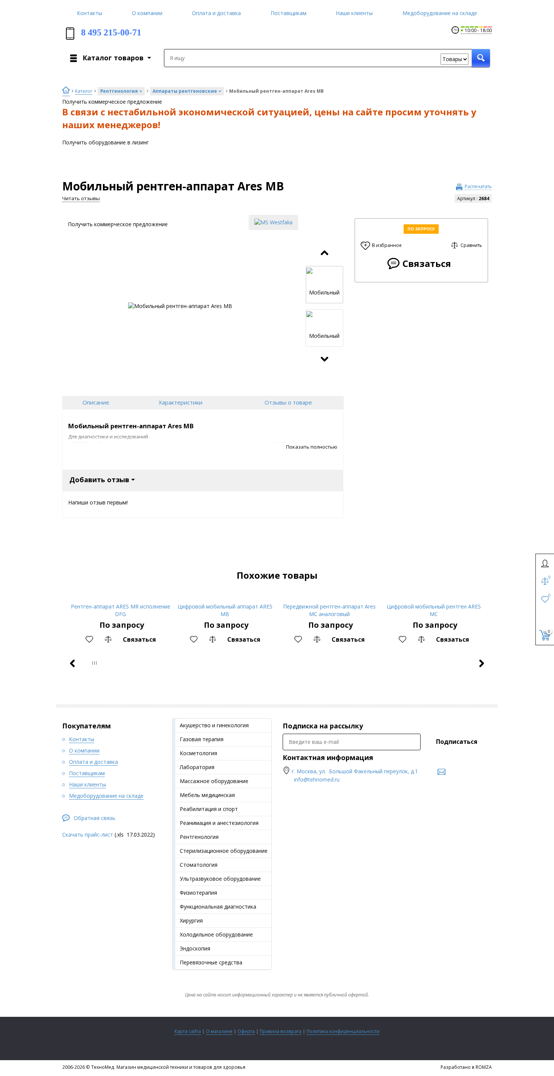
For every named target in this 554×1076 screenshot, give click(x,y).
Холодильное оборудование (216, 934)
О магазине (219, 1031)
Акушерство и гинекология (214, 725)
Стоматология (198, 864)
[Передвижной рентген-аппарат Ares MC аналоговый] (329, 596)
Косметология (198, 753)
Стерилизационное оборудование (224, 850)
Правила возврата (280, 1031)
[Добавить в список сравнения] (108, 639)
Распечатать (478, 186)
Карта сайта (187, 1031)
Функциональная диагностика (218, 906)
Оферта (246, 1031)
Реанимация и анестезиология (219, 822)
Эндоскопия (195, 948)
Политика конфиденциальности (343, 1031)
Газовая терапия (201, 739)
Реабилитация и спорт (209, 808)
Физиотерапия (198, 892)
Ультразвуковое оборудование (220, 878)
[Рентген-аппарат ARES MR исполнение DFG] (120, 596)
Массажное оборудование (214, 781)
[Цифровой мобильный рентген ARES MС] (433, 596)
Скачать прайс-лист (87, 834)
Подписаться (456, 741)
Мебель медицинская (207, 795)
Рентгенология (199, 836)
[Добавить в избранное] (89, 639)
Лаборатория (197, 767)
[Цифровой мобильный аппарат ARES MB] (224, 596)
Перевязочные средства (211, 962)
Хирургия (191, 920)
